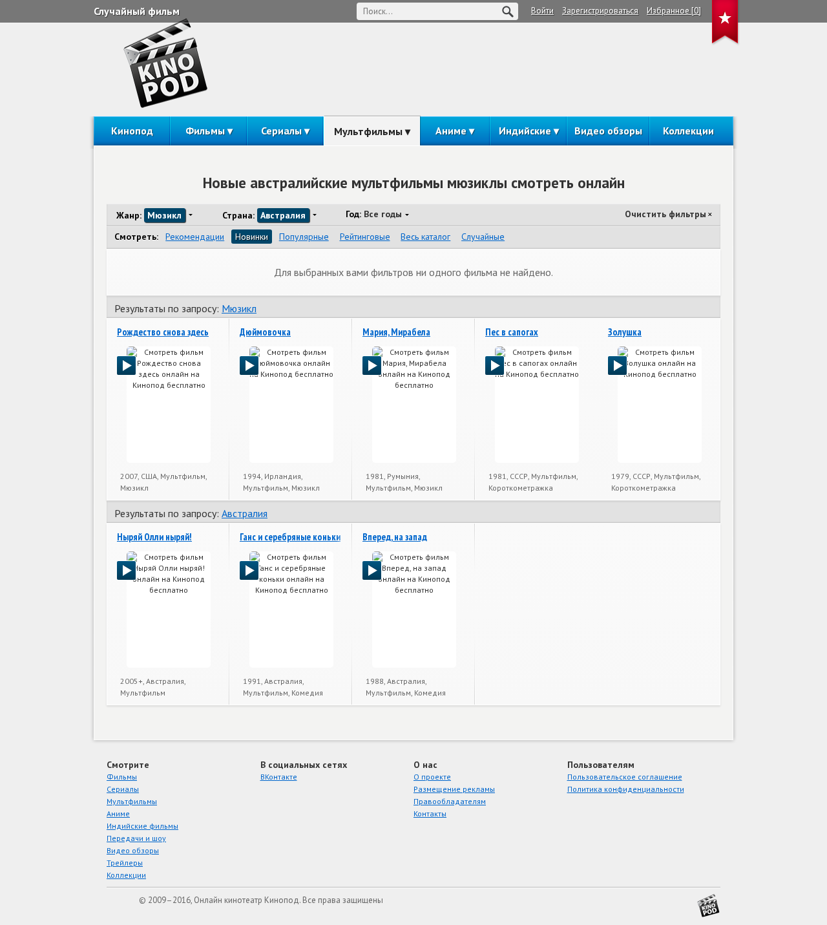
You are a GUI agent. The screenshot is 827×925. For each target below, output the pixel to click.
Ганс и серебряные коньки (290, 537)
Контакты (430, 813)
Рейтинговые (365, 236)
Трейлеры (125, 862)
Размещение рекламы (454, 789)
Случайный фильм (137, 11)
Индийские (525, 130)
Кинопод (132, 130)
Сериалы (281, 130)
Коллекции (688, 130)
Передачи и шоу (136, 838)
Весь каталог (425, 236)
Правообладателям (450, 801)
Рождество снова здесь (163, 332)
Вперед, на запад (394, 537)
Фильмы (205, 130)
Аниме (450, 130)
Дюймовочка (265, 332)
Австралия (244, 513)
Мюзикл (239, 308)
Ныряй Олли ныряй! (154, 537)
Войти (542, 10)
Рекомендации (194, 236)
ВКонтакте (278, 776)
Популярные (304, 236)
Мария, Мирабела (396, 332)
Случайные (483, 236)
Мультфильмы (368, 131)
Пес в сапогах (511, 332)
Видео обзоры (608, 130)
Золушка (625, 332)
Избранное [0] (674, 10)
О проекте (432, 776)
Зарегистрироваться (600, 10)
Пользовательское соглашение (624, 776)
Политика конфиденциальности (625, 789)
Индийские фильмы (142, 826)
